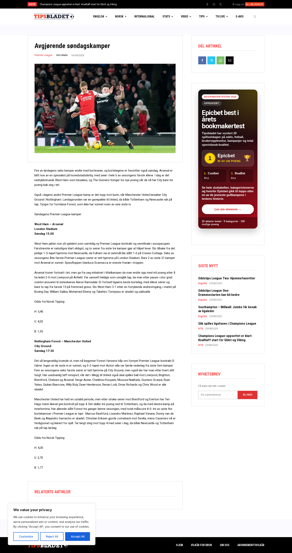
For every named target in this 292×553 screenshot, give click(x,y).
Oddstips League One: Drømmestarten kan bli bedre (219, 292)
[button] (254, 16)
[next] (159, 4)
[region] (51, 524)
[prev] (152, 4)
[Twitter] (220, 4)
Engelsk (202, 283)
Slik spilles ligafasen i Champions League (227, 323)
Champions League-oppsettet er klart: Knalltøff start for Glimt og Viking (78, 4)
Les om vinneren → (228, 209)
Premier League (43, 55)
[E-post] (230, 60)
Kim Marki (62, 55)
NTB (200, 328)
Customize (26, 536)
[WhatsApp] (220, 60)
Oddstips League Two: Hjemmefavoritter (226, 278)
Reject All (52, 536)
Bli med (247, 394)
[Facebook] (207, 4)
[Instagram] (214, 4)
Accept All (77, 536)
